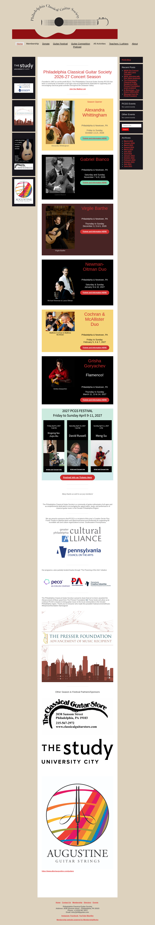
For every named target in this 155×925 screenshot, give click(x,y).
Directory (87, 902)
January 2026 (129, 143)
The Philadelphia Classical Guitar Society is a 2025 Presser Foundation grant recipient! (132, 84)
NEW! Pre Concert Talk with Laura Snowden (131, 72)
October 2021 (129, 162)
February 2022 (129, 160)
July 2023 (127, 151)
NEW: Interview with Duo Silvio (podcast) (132, 77)
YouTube (82, 916)
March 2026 (128, 141)
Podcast (77, 47)
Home (20, 43)
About (135, 43)
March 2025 (128, 145)
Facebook (74, 916)
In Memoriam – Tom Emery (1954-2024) (131, 91)
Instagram (65, 916)
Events (95, 902)
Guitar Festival (60, 43)
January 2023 (129, 156)
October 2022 (129, 158)
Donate (46, 43)
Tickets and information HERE (95, 138)
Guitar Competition (80, 43)
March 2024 (128, 149)
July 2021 (127, 164)
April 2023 (128, 154)
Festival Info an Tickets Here (77, 477)
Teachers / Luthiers (118, 43)
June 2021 (128, 166)
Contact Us (66, 902)
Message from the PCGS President (131, 95)
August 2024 (129, 147)
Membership (77, 902)
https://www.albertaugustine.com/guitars (58, 871)
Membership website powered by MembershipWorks (77, 920)
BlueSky (90, 916)
